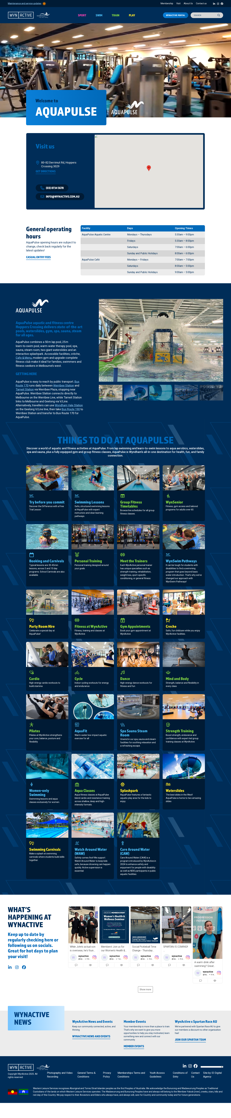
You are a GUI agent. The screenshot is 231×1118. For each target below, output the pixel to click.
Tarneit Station (25, 389)
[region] (115, 70)
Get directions (46, 171)
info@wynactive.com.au (63, 196)
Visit (178, 3)
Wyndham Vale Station (69, 405)
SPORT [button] (82, 15)
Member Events (134, 1046)
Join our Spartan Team (190, 1039)
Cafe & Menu (24, 357)
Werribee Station (63, 385)
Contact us (201, 3)
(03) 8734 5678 (55, 188)
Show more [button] (145, 989)
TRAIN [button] (115, 15)
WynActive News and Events (91, 1036)
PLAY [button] (132, 15)
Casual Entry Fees (38, 257)
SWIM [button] (99, 15)
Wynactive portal (175, 15)
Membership (167, 3)
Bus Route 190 (71, 409)
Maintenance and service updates (24, 3)
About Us (188, 3)
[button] (83, 937)
